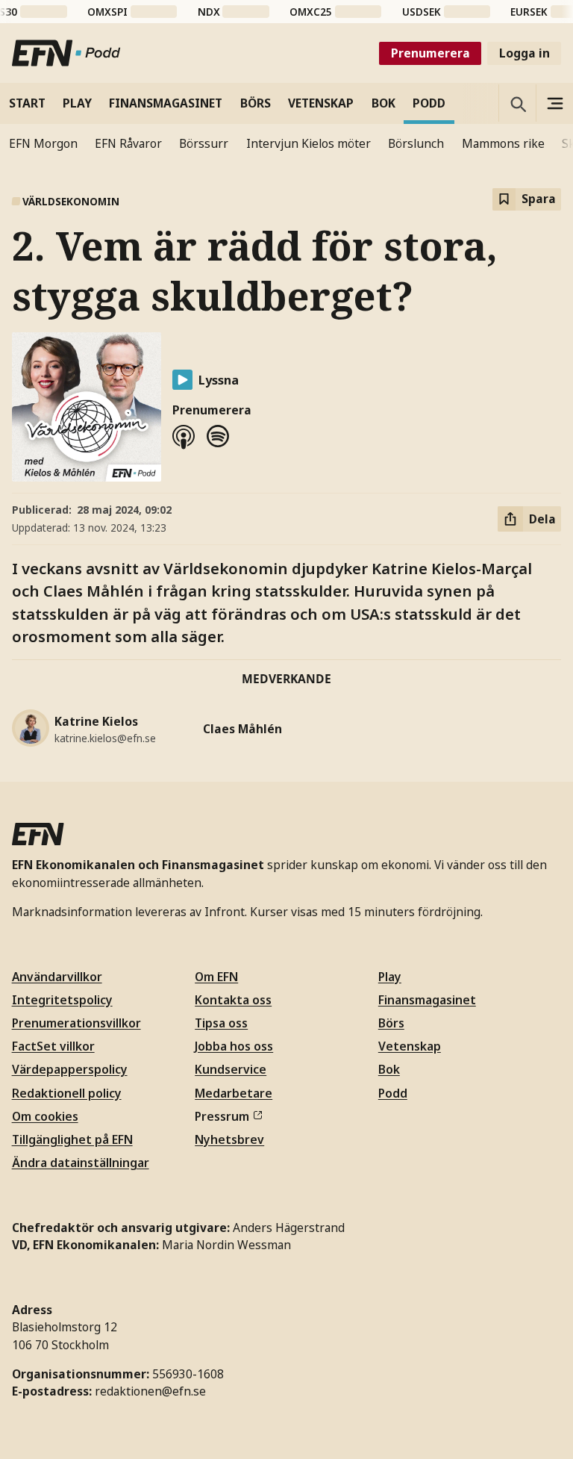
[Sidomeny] (554, 103)
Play (389, 976)
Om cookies (45, 1116)
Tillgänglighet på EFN (72, 1139)
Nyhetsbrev (229, 1139)
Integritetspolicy (62, 1000)
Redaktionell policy (67, 1093)
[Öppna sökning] (517, 103)
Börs (391, 1023)
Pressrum (222, 1116)
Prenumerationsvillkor (76, 1023)
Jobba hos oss (234, 1046)
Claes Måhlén (242, 729)
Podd (392, 1093)
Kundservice (230, 1069)
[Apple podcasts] (183, 437)
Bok (389, 1069)
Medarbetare (233, 1093)
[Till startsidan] (66, 53)
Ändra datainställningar (80, 1162)
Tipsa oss (221, 1023)
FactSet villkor (53, 1046)
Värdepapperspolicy (70, 1069)
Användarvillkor (57, 976)
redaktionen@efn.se (150, 1391)
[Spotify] (218, 437)
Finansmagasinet (427, 1000)
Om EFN (216, 976)
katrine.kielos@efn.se (105, 738)
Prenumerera (430, 53)
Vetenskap (409, 1046)
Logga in (524, 53)
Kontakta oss (233, 1000)
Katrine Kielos (96, 721)
